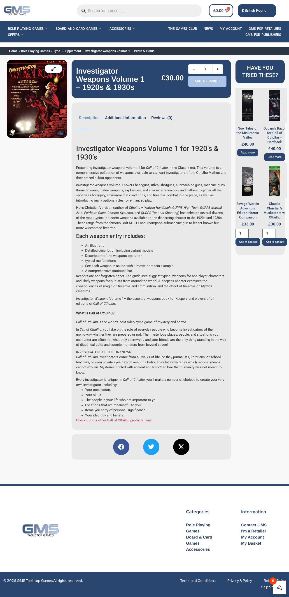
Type (56, 51)
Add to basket (207, 81)
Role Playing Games (26, 29)
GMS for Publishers (263, 35)
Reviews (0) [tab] (161, 117)
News (208, 29)
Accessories (120, 29)
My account (231, 29)
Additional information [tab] (125, 117)
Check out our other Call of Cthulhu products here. (114, 420)
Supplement (72, 51)
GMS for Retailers (265, 29)
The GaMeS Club (182, 29)
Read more (248, 152)
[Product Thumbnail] (53, 68)
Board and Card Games (77, 29)
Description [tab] (89, 117)
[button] (121, 447)
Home (13, 51)
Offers (14, 35)
